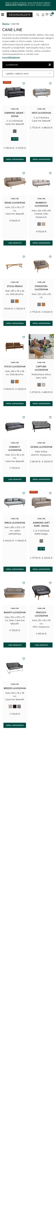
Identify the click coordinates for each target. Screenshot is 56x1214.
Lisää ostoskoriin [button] (15, 243)
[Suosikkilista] (46, 15)
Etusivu (5, 24)
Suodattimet (12, 64)
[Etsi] (38, 14)
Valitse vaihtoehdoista (15, 159)
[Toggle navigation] (3, 14)
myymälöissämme (11, 57)
